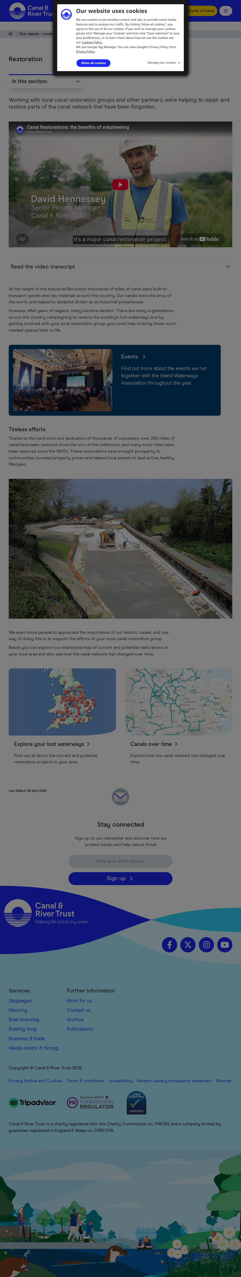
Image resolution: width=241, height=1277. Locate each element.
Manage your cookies (162, 63)
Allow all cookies (93, 63)
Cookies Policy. (92, 42)
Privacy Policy (85, 51)
